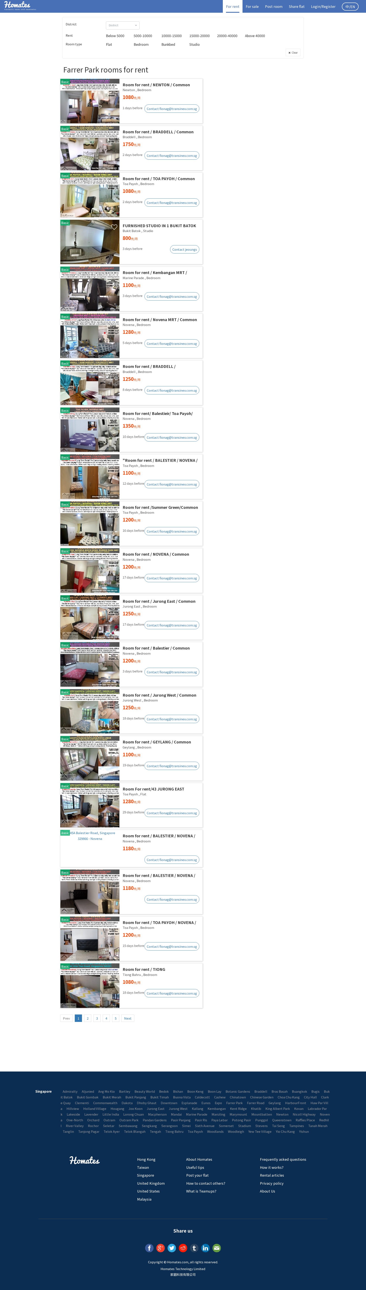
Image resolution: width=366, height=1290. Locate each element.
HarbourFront (295, 1103)
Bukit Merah (112, 1097)
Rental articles (272, 1175)
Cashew (220, 1097)
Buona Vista (182, 1097)
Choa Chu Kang (289, 1097)
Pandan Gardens (155, 1120)
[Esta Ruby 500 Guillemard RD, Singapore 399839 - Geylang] (131, 758)
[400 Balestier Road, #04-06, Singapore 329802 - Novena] (131, 664)
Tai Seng (278, 1125)
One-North (75, 1120)
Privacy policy (272, 1183)
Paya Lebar (219, 1120)
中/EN (350, 6)
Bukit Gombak (87, 1097)
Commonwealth (105, 1103)
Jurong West (178, 1108)
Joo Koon (136, 1108)
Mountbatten (261, 1114)
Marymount (238, 1114)
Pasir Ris (201, 1120)
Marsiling (218, 1114)
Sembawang (128, 1125)
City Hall (310, 1097)
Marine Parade (196, 1114)
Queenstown (281, 1120)
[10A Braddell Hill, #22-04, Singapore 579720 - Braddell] (131, 148)
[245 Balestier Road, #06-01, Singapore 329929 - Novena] (131, 570)
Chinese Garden (261, 1097)
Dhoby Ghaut (147, 1103)
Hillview (73, 1108)
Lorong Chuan (133, 1114)
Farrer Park (234, 1103)
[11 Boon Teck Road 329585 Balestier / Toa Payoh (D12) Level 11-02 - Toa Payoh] (131, 523)
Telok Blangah (135, 1131)
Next (128, 1018)
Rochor (93, 1125)
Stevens (261, 1125)
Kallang (197, 1108)
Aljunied (88, 1091)
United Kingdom (151, 1183)
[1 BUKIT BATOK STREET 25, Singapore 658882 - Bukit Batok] (131, 242)
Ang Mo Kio (106, 1091)
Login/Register (323, 6)
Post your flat (197, 1175)
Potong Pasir (241, 1120)
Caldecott (202, 1097)
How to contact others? (205, 1183)
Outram (109, 1120)
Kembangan (217, 1108)
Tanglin (68, 1131)
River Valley (75, 1125)
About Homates (199, 1159)
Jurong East (156, 1108)
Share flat (297, 6)
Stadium (244, 1125)
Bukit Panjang (135, 1097)
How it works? (271, 1167)
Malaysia (144, 1199)
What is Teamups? (201, 1191)
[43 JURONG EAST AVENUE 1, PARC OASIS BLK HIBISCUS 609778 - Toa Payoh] (131, 805)
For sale (252, 6)
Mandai (176, 1114)
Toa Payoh (195, 1131)
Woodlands (215, 1131)
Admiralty (70, 1091)
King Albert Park (277, 1108)
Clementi (82, 1103)
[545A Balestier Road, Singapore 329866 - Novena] (131, 848)
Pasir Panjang (181, 1120)
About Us (267, 1191)
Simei (186, 1125)
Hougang (117, 1108)
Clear (294, 52)
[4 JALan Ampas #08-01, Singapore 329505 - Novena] (131, 430)
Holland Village (94, 1108)
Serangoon (169, 1125)
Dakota (127, 1103)
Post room (274, 6)
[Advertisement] (255, 92)
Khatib (256, 1108)
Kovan (299, 1108)
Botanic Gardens (238, 1091)
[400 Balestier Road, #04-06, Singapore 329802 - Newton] (131, 101)
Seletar (108, 1125)
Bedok (164, 1091)
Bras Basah (280, 1091)
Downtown (169, 1103)
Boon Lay (214, 1091)
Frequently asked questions (283, 1159)
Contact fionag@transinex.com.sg (172, 108)
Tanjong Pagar (88, 1131)
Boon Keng (195, 1091)
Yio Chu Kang (285, 1131)
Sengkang (149, 1125)
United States (148, 1191)
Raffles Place (305, 1120)
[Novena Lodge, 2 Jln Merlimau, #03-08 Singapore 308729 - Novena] (131, 336)
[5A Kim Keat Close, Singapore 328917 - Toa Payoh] (131, 939)
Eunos (206, 1103)
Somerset (226, 1125)
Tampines (296, 1125)
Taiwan (143, 1167)
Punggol (261, 1120)
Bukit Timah (159, 1097)
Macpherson (157, 1114)
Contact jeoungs (184, 249)
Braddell (260, 1091)
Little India (111, 1114)
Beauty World (144, 1091)
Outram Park (129, 1120)
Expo (218, 1103)
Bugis (315, 1091)
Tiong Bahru (174, 1131)
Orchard (93, 1120)
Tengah (155, 1131)
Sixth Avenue (205, 1125)
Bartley (124, 1091)
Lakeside (73, 1114)
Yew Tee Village (260, 1131)
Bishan (178, 1091)
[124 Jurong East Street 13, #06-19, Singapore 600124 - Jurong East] (131, 617)
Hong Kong (146, 1159)
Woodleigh (236, 1131)
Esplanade (189, 1103)
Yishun (304, 1131)
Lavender (91, 1114)
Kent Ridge (238, 1108)
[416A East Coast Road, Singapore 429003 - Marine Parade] (131, 289)
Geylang (275, 1103)
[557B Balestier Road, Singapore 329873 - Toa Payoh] (131, 476)
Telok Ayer (112, 1131)
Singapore (145, 1175)
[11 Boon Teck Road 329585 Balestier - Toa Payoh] (131, 195)
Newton (282, 1114)
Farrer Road (255, 1103)
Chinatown (238, 1097)
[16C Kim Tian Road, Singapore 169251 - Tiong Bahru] (131, 985)
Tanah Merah (317, 1125)
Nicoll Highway (304, 1114)
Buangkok (299, 1091)
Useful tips (195, 1167)
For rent (232, 6)
